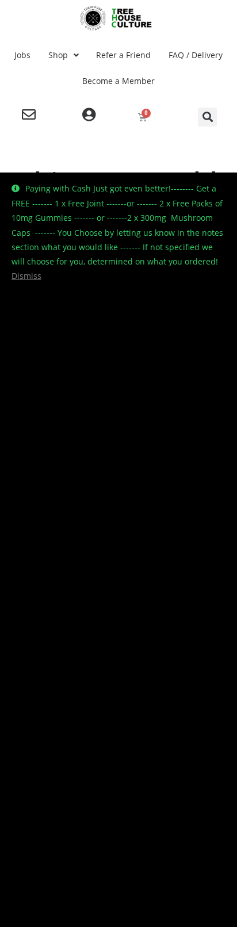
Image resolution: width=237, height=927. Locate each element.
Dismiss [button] (26, 275)
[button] (207, 117)
